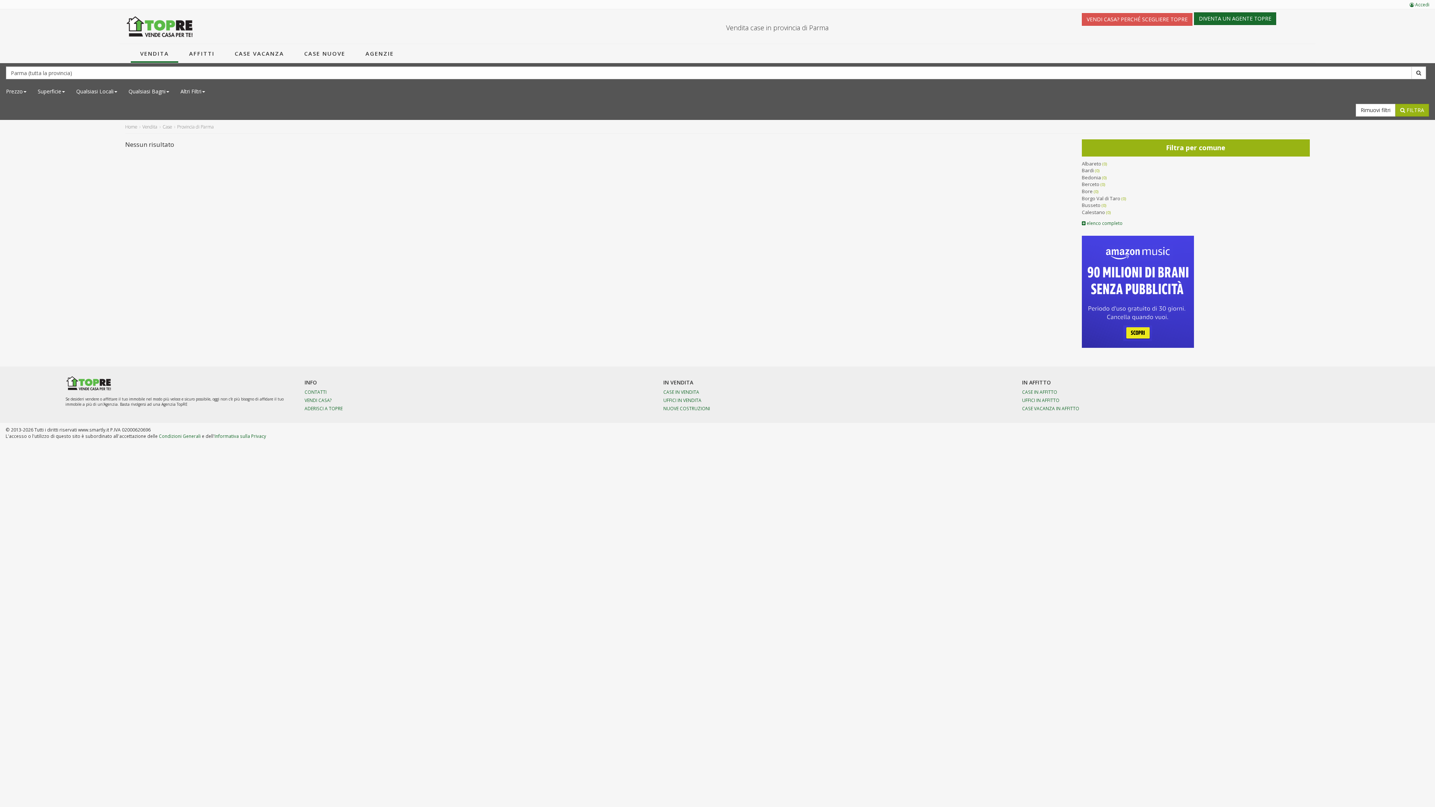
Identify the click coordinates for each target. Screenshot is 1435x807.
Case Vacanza (259, 53)
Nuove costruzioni (686, 408)
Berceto (1090, 184)
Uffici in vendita (682, 400)
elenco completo (1104, 223)
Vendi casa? (318, 400)
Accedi (1421, 4)
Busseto (1091, 205)
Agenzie (379, 53)
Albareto (1091, 163)
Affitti (202, 53)
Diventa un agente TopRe (1235, 18)
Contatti (316, 392)
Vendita (154, 53)
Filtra (1414, 110)
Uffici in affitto (1040, 400)
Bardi (1088, 170)
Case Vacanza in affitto (1050, 408)
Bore (1087, 191)
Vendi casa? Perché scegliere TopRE (1137, 19)
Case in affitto (1039, 392)
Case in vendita (681, 392)
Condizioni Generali (180, 436)
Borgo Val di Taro (1101, 198)
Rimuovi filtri (1376, 110)
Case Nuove (324, 53)
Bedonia (1091, 177)
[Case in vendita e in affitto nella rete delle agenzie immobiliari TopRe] (159, 26)
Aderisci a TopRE (324, 408)
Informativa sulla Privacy (240, 436)
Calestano (1093, 212)
